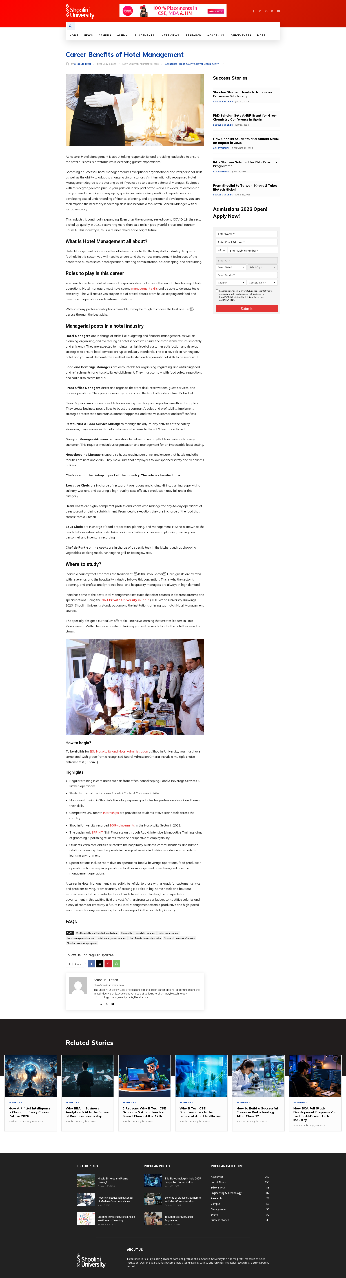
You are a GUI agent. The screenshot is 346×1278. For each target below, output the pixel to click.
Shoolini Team (82, 64)
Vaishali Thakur (17, 1121)
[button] (71, 26)
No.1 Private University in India (125, 600)
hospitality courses (145, 933)
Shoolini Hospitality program (82, 943)
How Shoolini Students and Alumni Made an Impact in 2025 (246, 141)
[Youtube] (278, 11)
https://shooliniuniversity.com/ (109, 985)
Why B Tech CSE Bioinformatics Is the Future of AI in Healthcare (200, 1112)
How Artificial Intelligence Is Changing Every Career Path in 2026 (29, 1112)
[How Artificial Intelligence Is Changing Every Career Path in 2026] (31, 1076)
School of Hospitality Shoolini (179, 938)
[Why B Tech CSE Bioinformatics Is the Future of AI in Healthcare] (201, 1076)
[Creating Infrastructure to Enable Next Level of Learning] (86, 1218)
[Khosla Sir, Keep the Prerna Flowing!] (86, 1180)
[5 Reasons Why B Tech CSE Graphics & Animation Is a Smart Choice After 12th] (144, 1076)
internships (111, 813)
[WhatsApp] (116, 963)
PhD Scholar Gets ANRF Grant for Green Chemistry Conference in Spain (245, 117)
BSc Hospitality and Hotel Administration (119, 751)
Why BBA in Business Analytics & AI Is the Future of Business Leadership (87, 1112)
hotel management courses (112, 938)
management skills (144, 288)
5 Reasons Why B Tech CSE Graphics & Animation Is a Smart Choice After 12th (144, 1112)
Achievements (221, 148)
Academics (171, 64)
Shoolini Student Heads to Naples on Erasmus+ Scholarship (242, 94)
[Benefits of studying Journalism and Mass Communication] (153, 1199)
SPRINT (97, 832)
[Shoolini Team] (68, 64)
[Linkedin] (266, 11)
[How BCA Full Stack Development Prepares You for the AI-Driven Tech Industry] (315, 1076)
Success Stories (223, 101)
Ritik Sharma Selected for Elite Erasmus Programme (245, 164)
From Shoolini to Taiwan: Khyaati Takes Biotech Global (245, 187)
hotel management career (80, 938)
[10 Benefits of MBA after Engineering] (153, 1218)
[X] (272, 11)
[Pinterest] (108, 963)
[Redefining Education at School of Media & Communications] (86, 1199)
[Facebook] (254, 11)
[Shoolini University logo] (92, 11)
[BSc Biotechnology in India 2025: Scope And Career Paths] (153, 1180)
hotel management (169, 933)
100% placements (122, 825)
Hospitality (126, 933)
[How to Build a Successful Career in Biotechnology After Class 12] (258, 1076)
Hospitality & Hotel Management (199, 64)
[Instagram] (260, 11)
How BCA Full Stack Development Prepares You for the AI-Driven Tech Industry (314, 1114)
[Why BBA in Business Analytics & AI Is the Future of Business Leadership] (88, 1076)
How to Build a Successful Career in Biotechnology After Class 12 (257, 1112)
